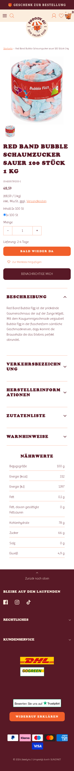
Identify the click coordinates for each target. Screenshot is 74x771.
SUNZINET (55, 759)
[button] (10, 131)
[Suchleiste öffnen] (11, 16)
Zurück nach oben (37, 578)
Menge (8, 222)
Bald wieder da (37, 251)
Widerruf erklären (37, 716)
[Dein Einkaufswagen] (68, 16)
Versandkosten (36, 201)
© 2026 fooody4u (22, 759)
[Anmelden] (54, 16)
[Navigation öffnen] (4, 16)
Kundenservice (18, 639)
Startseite (8, 48)
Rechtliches (15, 620)
